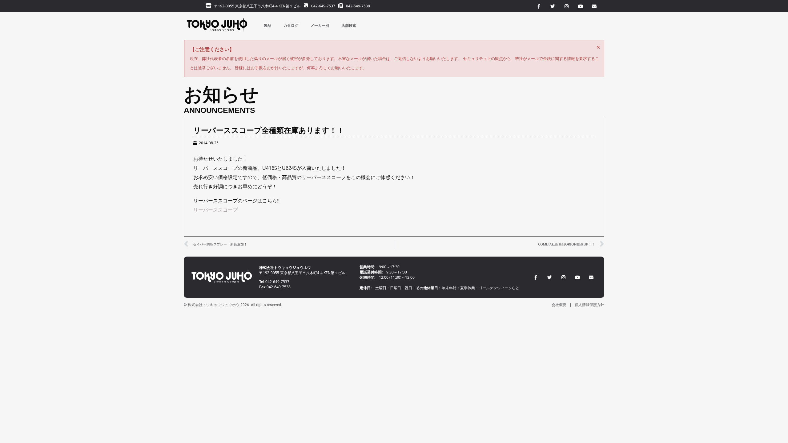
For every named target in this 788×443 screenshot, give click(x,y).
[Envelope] (591, 277)
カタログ (290, 25)
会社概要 (559, 305)
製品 (267, 25)
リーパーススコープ (215, 209)
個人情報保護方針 (589, 305)
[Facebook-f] (536, 277)
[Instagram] (563, 277)
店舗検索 (348, 25)
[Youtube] (577, 277)
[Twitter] (550, 277)
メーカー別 (320, 25)
